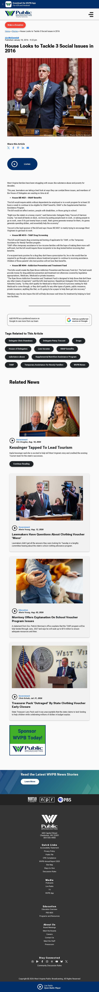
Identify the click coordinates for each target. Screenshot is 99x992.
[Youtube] (57, 961)
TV (49, 890)
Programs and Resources (49, 916)
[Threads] (52, 961)
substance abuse (17, 357)
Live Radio (49, 886)
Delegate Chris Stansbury (20, 341)
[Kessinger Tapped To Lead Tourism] (49, 416)
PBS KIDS (49, 913)
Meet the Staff (49, 941)
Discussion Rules (49, 872)
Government (22, 439)
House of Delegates (18, 349)
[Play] (12, 440)
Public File (49, 855)
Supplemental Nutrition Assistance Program (55, 357)
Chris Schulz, (25, 698)
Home (7, 31)
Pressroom (49, 944)
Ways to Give (49, 868)
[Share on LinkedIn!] (23, 148)
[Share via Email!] (28, 148)
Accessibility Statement (49, 848)
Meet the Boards (49, 931)
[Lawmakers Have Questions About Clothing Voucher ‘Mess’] (49, 498)
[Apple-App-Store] (32, 961)
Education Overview (49, 909)
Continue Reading (21, 464)
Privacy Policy (49, 851)
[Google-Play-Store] (37, 961)
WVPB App (49, 893)
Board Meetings (49, 928)
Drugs (78, 341)
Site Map (49, 865)
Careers (49, 934)
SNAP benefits (67, 349)
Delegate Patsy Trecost (54, 341)
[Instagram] (47, 961)
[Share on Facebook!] (13, 148)
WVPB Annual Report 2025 (49, 861)
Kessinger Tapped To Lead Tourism (40, 447)
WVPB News (79, 365)
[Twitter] (66, 961)
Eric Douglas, (22, 442)
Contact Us (49, 938)
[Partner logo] (32, 799)
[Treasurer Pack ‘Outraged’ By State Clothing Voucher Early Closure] (49, 667)
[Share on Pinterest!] (18, 148)
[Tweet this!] (8, 148)
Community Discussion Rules (49, 965)
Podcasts (49, 883)
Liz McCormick (12, 38)
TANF (11, 365)
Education (23, 610)
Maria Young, (25, 529)
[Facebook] (42, 961)
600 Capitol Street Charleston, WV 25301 (49, 834)
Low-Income (44, 349)
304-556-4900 (49, 838)
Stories (15, 31)
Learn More (30, 781)
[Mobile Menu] (91, 14)
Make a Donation (15, 25)
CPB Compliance (49, 858)
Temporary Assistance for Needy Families (44, 365)
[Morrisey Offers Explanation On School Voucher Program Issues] (49, 581)
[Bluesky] (61, 961)
